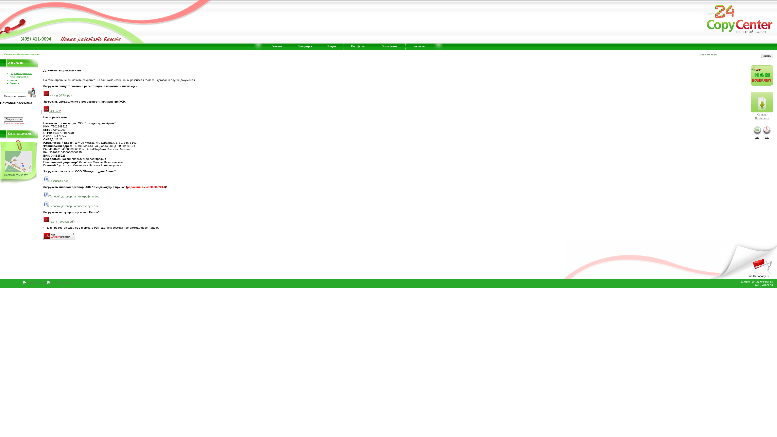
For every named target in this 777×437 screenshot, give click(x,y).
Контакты (419, 46)
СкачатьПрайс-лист (762, 116)
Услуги (331, 46)
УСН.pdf (55, 111)
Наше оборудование (19, 76)
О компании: (16, 62)
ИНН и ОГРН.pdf (60, 95)
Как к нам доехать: (20, 133)
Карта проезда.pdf (62, 221)
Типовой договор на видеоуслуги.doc (74, 206)
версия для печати (709, 55)
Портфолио (358, 46)
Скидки (13, 80)
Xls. (757, 137)
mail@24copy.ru (758, 276)
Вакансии (14, 83)
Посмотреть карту (16, 174)
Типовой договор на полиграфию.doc (74, 196)
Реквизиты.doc (58, 180)
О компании (389, 46)
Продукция (305, 46)
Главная (277, 46)
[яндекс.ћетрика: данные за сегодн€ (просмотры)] (34, 282)
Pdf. (767, 137)
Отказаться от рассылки (14, 123)
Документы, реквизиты (21, 73)
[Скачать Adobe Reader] (59, 239)
